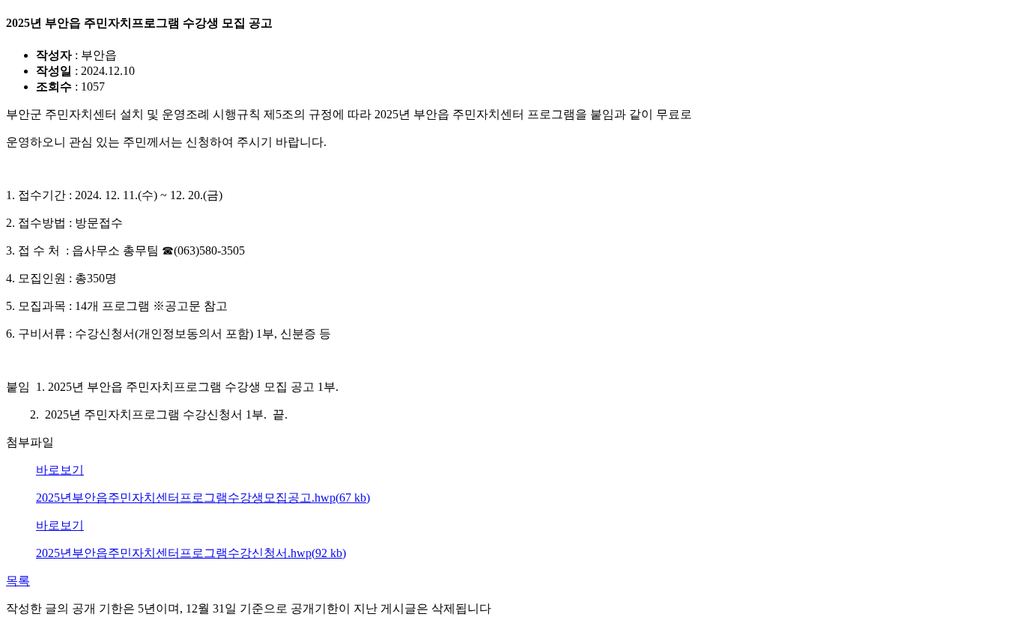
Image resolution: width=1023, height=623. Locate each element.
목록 (18, 580)
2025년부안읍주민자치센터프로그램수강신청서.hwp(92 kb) (191, 553)
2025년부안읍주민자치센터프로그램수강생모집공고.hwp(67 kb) (203, 497)
